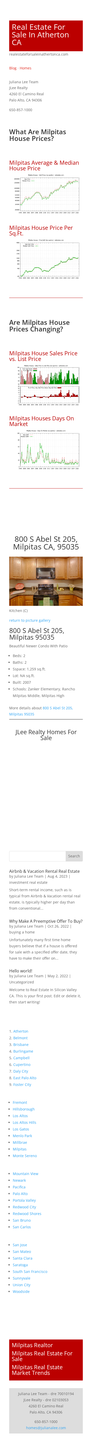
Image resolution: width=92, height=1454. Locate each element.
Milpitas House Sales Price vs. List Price (43, 355)
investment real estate (28, 882)
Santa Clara (22, 1258)
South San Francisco (30, 1271)
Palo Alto (20, 1193)
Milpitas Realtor (32, 1345)
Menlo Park (22, 1135)
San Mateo (22, 1251)
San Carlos (22, 1226)
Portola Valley (24, 1200)
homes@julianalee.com (46, 1427)
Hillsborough (24, 1109)
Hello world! (20, 971)
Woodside (21, 1291)
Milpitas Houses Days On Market (41, 421)
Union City (21, 1284)
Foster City (22, 1084)
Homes (25, 68)
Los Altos (20, 1115)
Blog (13, 68)
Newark (19, 1180)
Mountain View (25, 1173)
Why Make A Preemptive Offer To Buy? (46, 921)
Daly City (20, 1071)
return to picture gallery (29, 620)
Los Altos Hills (24, 1122)
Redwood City (24, 1206)
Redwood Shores (27, 1213)
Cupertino (21, 1064)
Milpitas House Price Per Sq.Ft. (41, 230)
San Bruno (22, 1220)
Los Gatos (21, 1129)
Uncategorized (21, 982)
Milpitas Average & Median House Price (44, 165)
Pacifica (19, 1187)
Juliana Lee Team (28, 876)
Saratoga (20, 1264)
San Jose (20, 1244)
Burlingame (23, 1051)
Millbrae (20, 1142)
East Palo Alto (24, 1077)
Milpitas (20, 1149)
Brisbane (21, 1044)
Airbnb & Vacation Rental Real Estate (44, 871)
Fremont (20, 1102)
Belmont (20, 1037)
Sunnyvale (21, 1278)
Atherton (20, 1031)
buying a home (22, 932)
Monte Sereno (25, 1155)
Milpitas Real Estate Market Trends (37, 1369)
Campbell (21, 1057)
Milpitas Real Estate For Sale (42, 1356)
